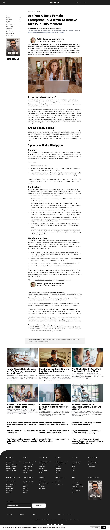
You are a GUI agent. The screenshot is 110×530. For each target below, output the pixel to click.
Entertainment (10, 31)
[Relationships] (20, 26)
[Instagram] (8, 59)
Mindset (8, 21)
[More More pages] (26, 472)
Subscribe (78, 2)
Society (8, 30)
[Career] (20, 18)
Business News (10, 33)
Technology (9, 28)
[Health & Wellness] (20, 25)
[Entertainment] (20, 32)
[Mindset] (20, 21)
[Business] (20, 16)
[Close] (108, 527)
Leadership (9, 19)
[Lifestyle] (20, 23)
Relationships (9, 26)
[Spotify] (18, 59)
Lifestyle (8, 23)
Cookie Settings (94, 527)
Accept (103, 527)
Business (8, 15)
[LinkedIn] (13, 59)
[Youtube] (15, 59)
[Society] (20, 30)
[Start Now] (22, 375)
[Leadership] (20, 19)
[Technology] (20, 28)
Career (8, 17)
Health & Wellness (11, 24)
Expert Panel (9, 35)
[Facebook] (10, 59)
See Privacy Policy (60, 527)
